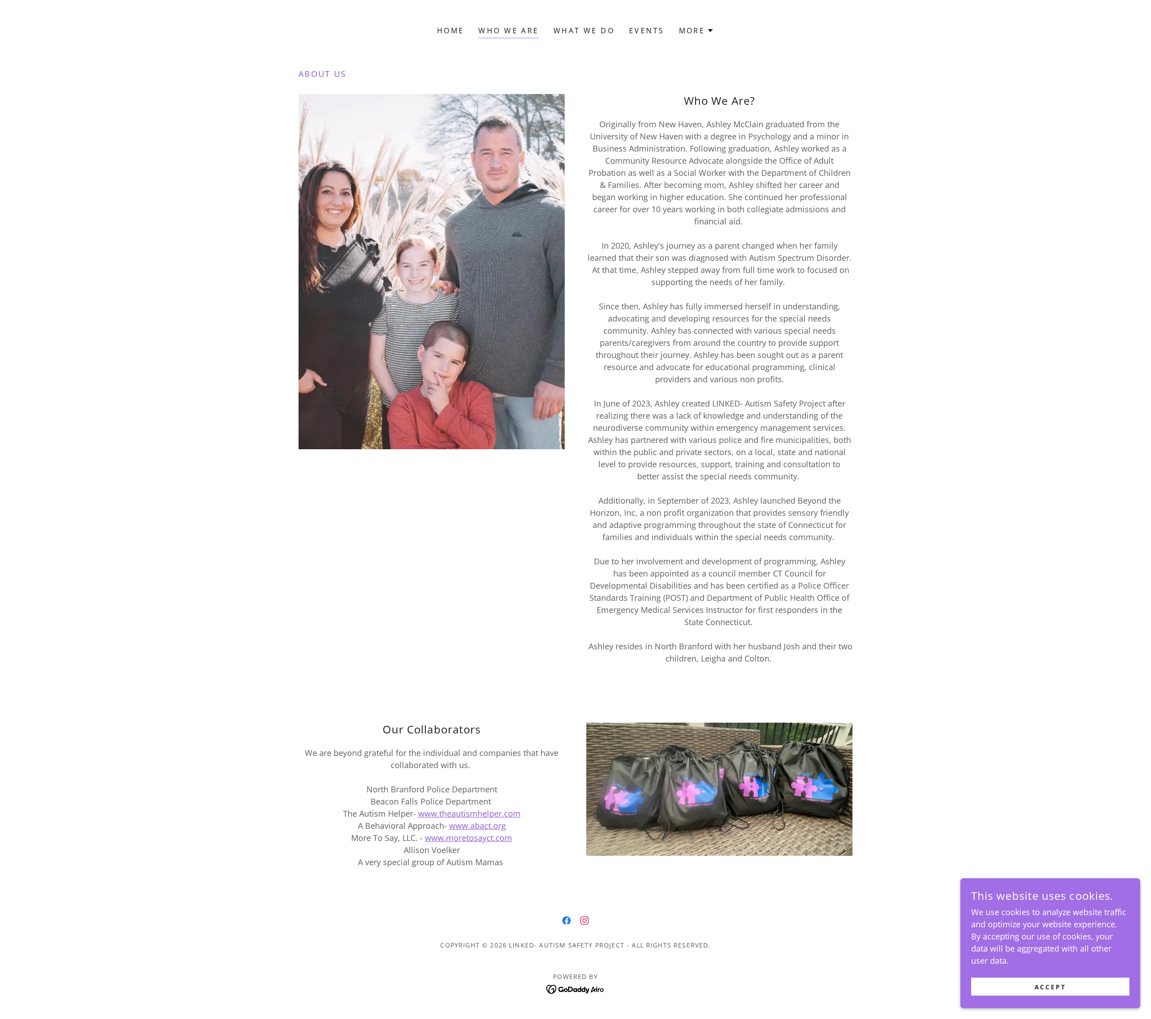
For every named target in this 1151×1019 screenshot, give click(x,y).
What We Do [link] (584, 31)
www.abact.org (477, 825)
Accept (1050, 987)
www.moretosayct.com (468, 837)
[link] (567, 921)
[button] (696, 30)
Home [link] (450, 31)
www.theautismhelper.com (469, 813)
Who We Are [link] (508, 31)
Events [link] (647, 31)
